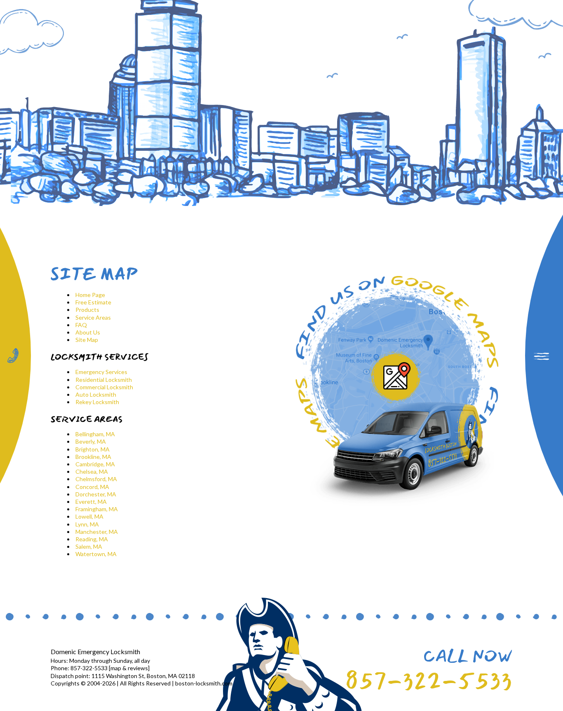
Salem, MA (88, 546)
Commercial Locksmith (104, 387)
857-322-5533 (428, 681)
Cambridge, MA (95, 464)
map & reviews (129, 667)
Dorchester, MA (95, 494)
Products (87, 309)
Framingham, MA (96, 508)
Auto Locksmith (95, 394)
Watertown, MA (96, 553)
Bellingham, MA (95, 433)
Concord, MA (92, 486)
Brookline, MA (93, 456)
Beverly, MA (90, 441)
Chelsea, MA (91, 471)
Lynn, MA (87, 524)
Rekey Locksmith (97, 401)
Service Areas (93, 317)
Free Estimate (93, 302)
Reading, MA (91, 539)
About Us (87, 332)
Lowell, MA (89, 516)
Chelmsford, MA (96, 478)
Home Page (90, 294)
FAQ (81, 324)
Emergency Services (101, 371)
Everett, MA (91, 501)
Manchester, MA (96, 531)
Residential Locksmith (103, 379)
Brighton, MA (92, 449)
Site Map (86, 339)
